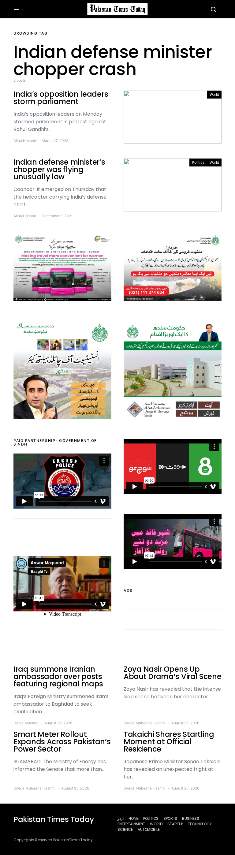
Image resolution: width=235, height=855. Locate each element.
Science (125, 829)
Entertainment (131, 824)
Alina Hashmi (24, 140)
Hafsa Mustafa (26, 723)
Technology (200, 824)
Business (190, 818)
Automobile (149, 829)
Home (133, 818)
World (214, 94)
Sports (170, 818)
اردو (121, 818)
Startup (175, 824)
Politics (198, 162)
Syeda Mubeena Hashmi (145, 723)
